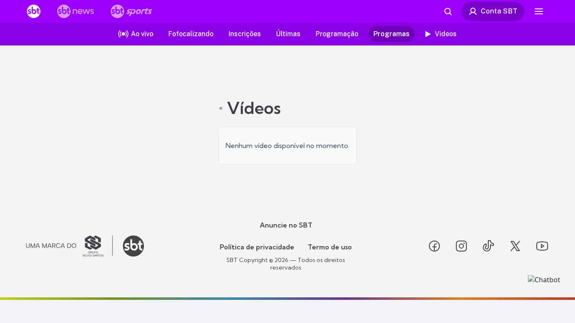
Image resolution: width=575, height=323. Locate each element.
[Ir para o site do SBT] (133, 246)
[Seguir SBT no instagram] (461, 246)
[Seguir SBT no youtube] (542, 246)
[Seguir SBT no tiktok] (488, 246)
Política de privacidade (257, 247)
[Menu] (539, 11)
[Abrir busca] (447, 11)
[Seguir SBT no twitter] (515, 246)
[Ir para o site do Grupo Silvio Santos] (69, 246)
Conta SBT (499, 11)
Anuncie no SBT (286, 225)
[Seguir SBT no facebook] (434, 246)
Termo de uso (330, 247)
